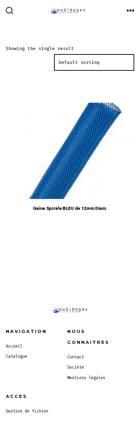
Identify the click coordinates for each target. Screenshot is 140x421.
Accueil (14, 346)
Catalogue (16, 356)
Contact (75, 357)
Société (75, 367)
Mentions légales (86, 378)
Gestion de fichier (27, 411)
